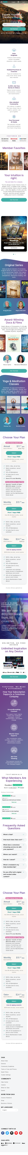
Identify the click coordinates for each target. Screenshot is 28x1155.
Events (3, 1090)
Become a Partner (6, 1103)
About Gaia (4, 1061)
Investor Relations (6, 1097)
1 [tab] (13, 254)
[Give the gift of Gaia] (18, 2)
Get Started (14, 29)
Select (14, 508)
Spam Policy (4, 1072)
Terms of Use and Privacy (9, 1069)
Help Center (4, 1082)
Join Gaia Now (14, 229)
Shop (2, 1100)
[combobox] (9, 1110)
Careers (3, 1085)
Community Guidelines (7, 1066)
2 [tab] (15, 254)
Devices (3, 1063)
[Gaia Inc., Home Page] (5, 2)
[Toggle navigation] (1, 2)
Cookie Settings (6, 1075)
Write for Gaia (5, 1087)
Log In (23, 2)
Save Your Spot (14, 232)
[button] (14, 834)
